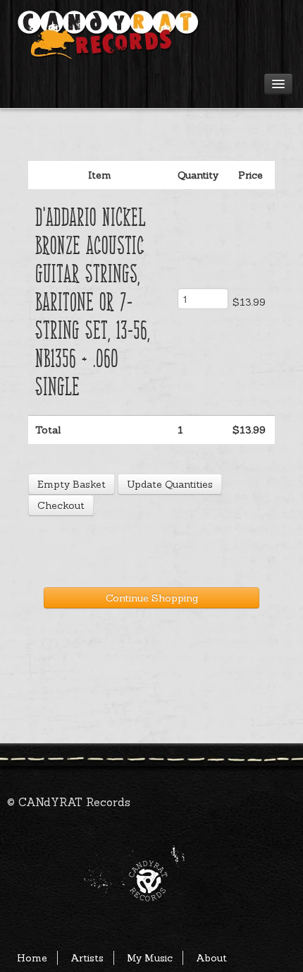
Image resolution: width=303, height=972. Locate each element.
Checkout (61, 505)
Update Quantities (170, 484)
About (211, 958)
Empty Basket (71, 484)
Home (32, 958)
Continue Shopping (152, 598)
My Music (150, 958)
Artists (87, 958)
